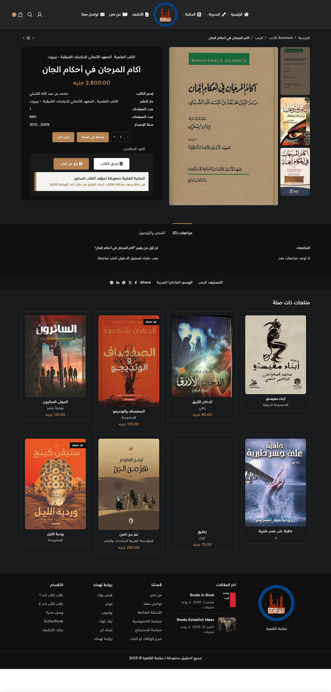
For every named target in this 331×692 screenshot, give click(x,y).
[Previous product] (33, 38)
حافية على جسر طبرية (276, 531)
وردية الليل (55, 534)
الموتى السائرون (55, 402)
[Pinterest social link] (124, 282)
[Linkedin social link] (118, 282)
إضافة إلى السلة (93, 137)
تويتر (108, 604)
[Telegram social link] (112, 282)
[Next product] (23, 38)
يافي (202, 408)
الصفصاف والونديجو (129, 411)
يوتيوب (107, 612)
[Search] (30, 14)
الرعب (258, 38)
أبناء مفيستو (275, 399)
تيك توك (105, 621)
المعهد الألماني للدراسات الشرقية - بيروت (80, 57)
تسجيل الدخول (129, 258)
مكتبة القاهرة (153, 658)
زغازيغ (202, 532)
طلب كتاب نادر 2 (51, 604)
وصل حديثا (54, 612)
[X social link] (130, 282)
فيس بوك (104, 595)
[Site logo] (165, 14)
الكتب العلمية (124, 57)
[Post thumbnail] (227, 601)
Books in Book (202, 595)
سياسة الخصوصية (147, 621)
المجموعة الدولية (275, 405)
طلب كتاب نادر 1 (51, 595)
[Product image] (202, 356)
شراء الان (63, 137)
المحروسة (128, 417)
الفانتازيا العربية (169, 282)
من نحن (156, 595)
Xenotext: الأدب (280, 38)
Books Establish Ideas (195, 620)
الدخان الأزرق (202, 402)
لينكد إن (106, 630)
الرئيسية (303, 38)
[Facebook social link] (135, 282)
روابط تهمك (103, 638)
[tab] (182, 230)
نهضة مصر (55, 408)
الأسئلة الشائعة (150, 612)
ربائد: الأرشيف (52, 630)
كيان (202, 538)
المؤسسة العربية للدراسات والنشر (129, 541)
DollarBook (53, 621)
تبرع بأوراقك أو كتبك (146, 638)
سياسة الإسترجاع (148, 630)
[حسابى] (40, 14)
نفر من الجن (128, 534)
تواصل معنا (153, 604)
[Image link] (276, 602)
